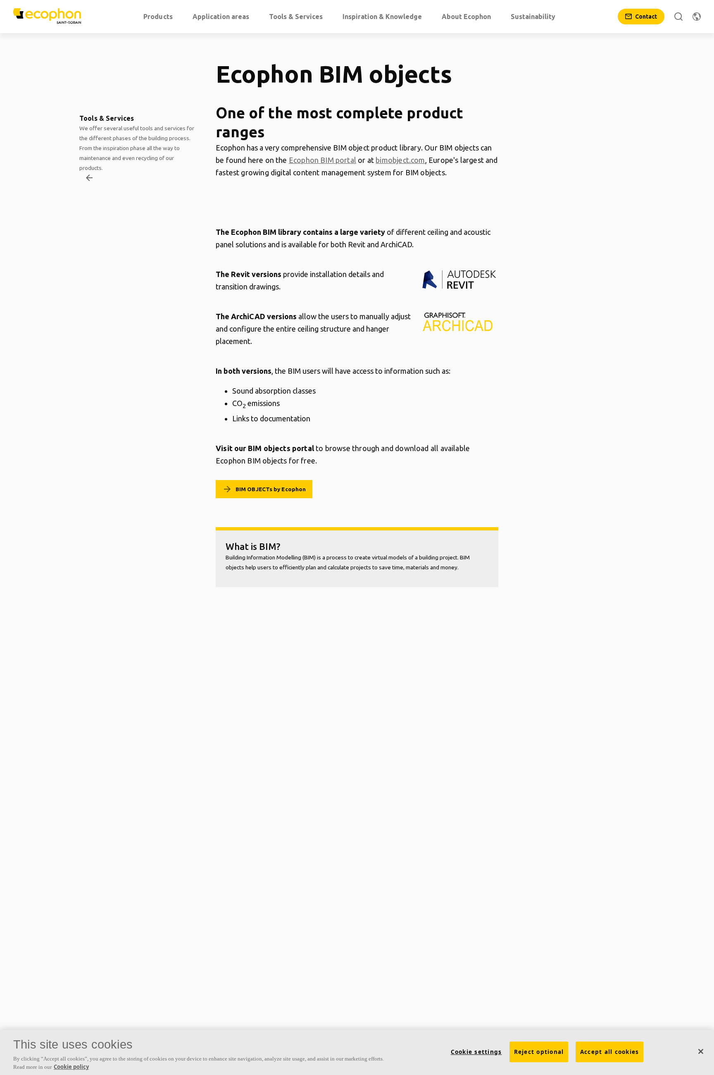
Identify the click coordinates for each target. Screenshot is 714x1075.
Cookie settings (476, 1052)
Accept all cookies (609, 1052)
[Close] (701, 1051)
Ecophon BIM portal (322, 160)
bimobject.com (400, 160)
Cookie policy (71, 1066)
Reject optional (539, 1052)
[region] (357, 1052)
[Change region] (697, 16)
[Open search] (678, 16)
